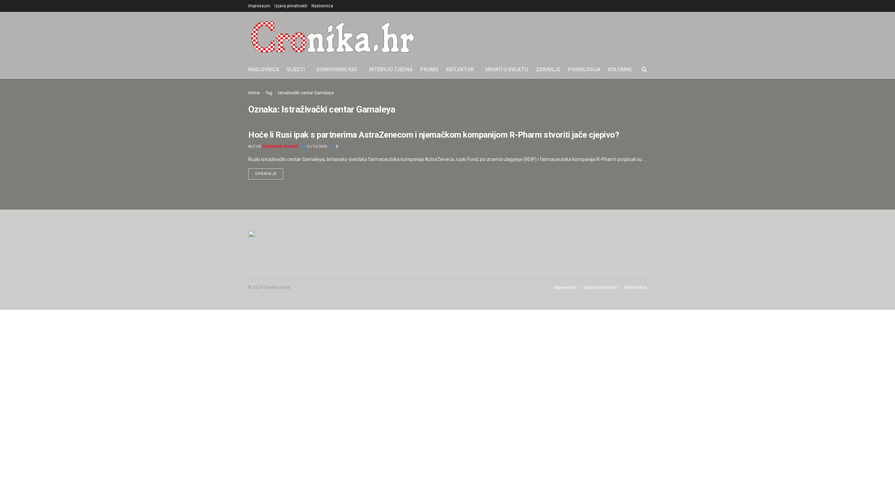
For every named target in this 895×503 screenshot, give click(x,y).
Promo (429, 69)
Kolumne (620, 69)
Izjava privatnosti (290, 5)
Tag (268, 92)
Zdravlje (548, 69)
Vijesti (296, 69)
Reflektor (460, 69)
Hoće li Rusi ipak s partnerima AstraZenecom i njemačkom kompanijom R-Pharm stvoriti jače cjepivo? (433, 135)
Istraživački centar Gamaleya (306, 92)
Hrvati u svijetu (506, 69)
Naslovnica (322, 5)
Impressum (259, 5)
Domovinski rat (337, 69)
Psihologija (584, 69)
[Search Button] (644, 69)
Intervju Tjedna (391, 69)
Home (254, 92)
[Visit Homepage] (332, 36)
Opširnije (269, 172)
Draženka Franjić (280, 146)
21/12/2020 (316, 146)
